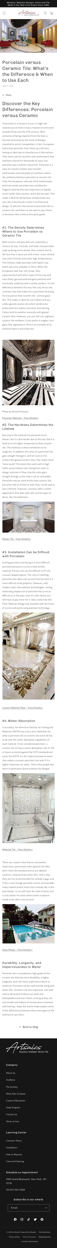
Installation (11, 1147)
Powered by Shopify (28, 1232)
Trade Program (13, 1107)
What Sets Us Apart (16, 1093)
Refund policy (44, 1232)
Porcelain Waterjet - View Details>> (20, 418)
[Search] (45, 13)
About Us (10, 1073)
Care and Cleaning (15, 1161)
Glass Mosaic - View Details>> (17, 949)
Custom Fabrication (15, 1100)
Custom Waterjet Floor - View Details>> (22, 707)
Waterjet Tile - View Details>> (17, 849)
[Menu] (4, 13)
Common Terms (14, 1140)
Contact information (30, 1241)
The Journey (12, 1086)
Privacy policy (14, 1237)
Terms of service (29, 1237)
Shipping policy (45, 1237)
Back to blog (30, 1027)
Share (8, 95)
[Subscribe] (46, 1207)
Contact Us (11, 1114)
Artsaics (17, 1232)
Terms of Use (12, 1121)
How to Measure (14, 1154)
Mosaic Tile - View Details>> (16, 539)
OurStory (10, 1079)
